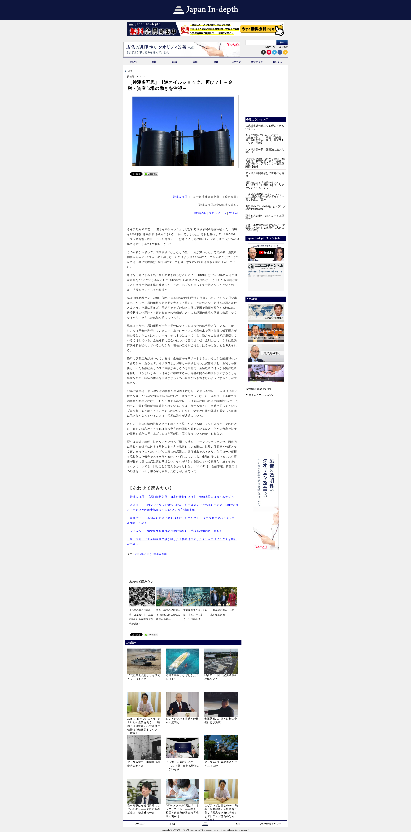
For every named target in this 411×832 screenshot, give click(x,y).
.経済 (129, 71)
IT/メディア (257, 62)
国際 (195, 62)
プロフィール (217, 213)
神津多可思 (180, 196)
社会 (216, 62)
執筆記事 (200, 213)
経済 (174, 62)
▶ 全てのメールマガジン (259, 394)
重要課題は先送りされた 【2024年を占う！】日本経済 (195, 614)
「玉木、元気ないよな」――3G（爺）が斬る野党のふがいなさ (182, 766)
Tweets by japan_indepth (258, 388)
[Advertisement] (183, 185)
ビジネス (277, 62)
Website (234, 213)
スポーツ (236, 62)
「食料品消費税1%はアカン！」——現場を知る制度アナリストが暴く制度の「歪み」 (264, 197)
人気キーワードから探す (276, 47)
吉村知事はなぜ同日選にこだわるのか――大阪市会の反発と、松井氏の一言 (143, 809)
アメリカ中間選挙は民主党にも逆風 (264, 174)
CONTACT (139, 824)
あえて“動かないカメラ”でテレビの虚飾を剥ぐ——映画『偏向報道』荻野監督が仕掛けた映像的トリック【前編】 (143, 725)
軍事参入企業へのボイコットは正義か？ (264, 217)
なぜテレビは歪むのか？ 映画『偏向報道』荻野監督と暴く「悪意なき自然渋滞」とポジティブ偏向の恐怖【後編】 (221, 812)
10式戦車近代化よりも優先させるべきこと (264, 127)
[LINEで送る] (151, 174)
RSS (238, 824)
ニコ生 (172, 824)
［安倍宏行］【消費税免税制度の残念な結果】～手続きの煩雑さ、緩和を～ (176, 531)
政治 (154, 62)
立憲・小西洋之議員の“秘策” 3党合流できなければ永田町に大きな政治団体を (265, 227)
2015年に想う (143, 554)
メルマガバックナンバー (270, 824)
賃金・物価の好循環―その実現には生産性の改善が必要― (168, 614)
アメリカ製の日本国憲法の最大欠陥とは (264, 150)
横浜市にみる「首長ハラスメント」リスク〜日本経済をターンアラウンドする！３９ (264, 185)
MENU (133, 62)
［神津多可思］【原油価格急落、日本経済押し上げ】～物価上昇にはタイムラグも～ (182, 496)
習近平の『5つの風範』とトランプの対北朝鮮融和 (265, 207)
